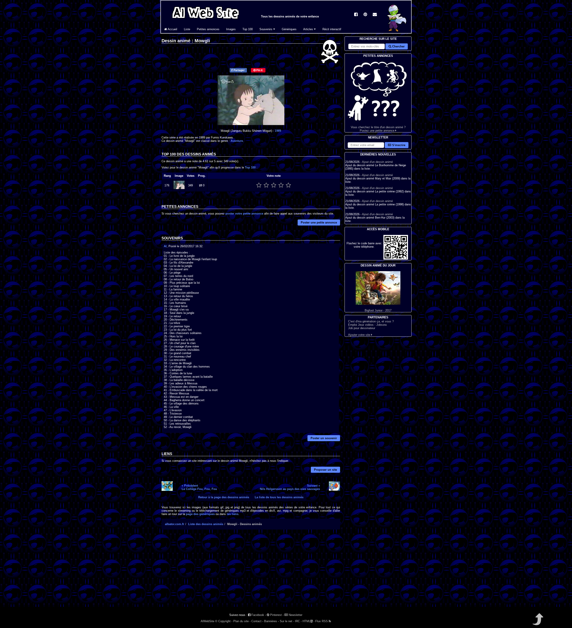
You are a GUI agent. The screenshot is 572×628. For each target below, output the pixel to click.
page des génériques (200, 514)
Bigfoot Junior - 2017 (378, 310)
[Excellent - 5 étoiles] (288, 185)
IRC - (298, 621)
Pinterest (275, 615)
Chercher (398, 46)
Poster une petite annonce (319, 222)
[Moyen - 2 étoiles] (266, 185)
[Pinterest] (365, 15)
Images (231, 29)
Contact (256, 621)
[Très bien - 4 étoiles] (281, 185)
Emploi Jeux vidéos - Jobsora (367, 324)
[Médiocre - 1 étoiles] (259, 185)
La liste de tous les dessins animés (279, 497)
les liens (232, 514)
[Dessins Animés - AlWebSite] (397, 32)
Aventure (237, 141)
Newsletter (295, 615)
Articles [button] (308, 29)
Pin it (259, 70)
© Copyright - (223, 621)
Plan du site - (241, 621)
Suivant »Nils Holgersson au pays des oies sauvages (290, 487)
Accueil (172, 29)
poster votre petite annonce (244, 213)
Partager (239, 70)
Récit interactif (331, 29)
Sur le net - (287, 621)
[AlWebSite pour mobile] (395, 258)
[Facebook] (356, 15)
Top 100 (247, 29)
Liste (187, 29)
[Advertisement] (251, 572)
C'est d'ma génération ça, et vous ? (371, 321)
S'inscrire (398, 145)
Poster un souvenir (324, 438)
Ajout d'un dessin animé (377, 162)
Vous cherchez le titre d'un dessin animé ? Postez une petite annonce (378, 129)
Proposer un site (325, 469)
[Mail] (374, 15)
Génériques (289, 29)
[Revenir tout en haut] (537, 622)
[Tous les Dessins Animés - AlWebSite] (205, 19)
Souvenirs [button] (266, 29)
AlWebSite (207, 621)
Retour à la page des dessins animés (223, 497)
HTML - (308, 621)
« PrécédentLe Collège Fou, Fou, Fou (199, 487)
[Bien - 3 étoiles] (273, 185)
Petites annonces (208, 29)
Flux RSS (322, 621)
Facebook (257, 615)
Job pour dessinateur (361, 328)
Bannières (270, 621)
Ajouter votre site (359, 334)
